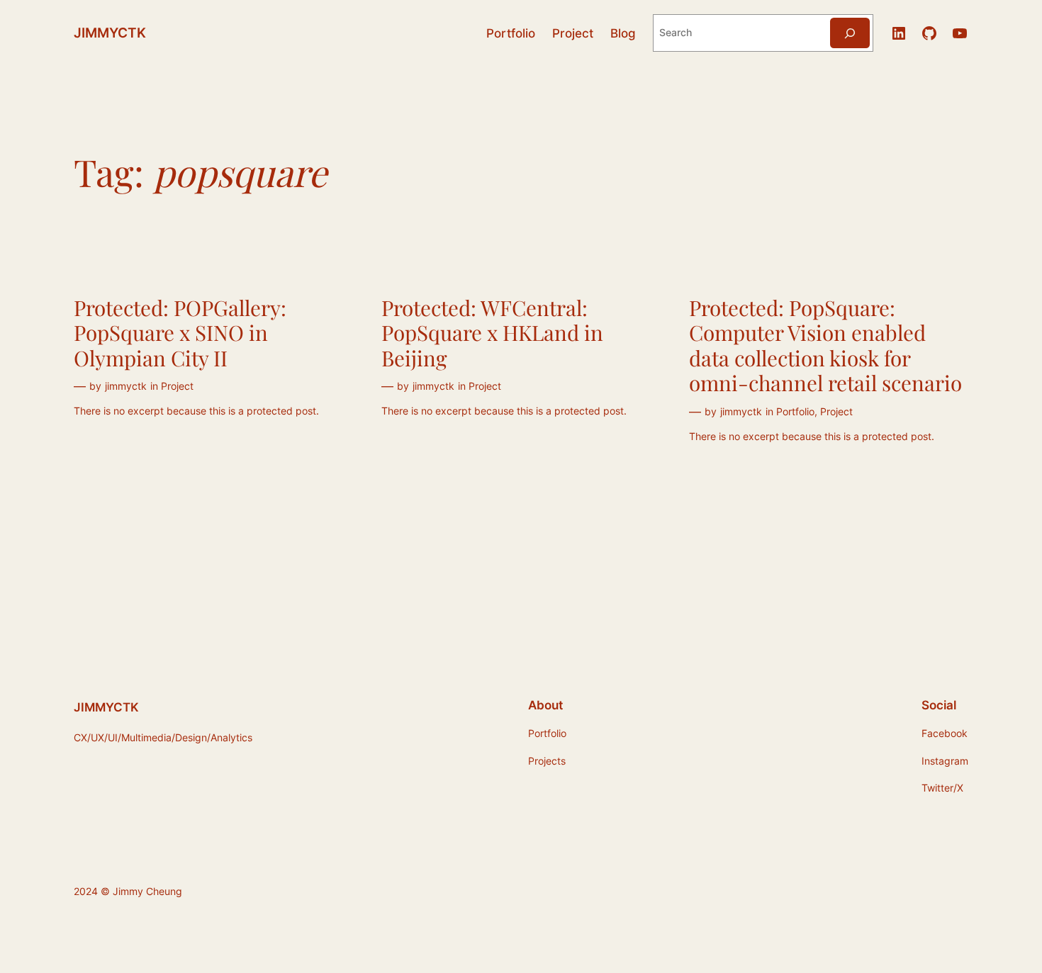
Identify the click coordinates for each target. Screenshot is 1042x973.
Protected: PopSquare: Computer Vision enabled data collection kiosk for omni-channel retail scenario (825, 345)
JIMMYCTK (110, 32)
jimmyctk (126, 386)
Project (177, 386)
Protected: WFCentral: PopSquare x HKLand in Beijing (492, 333)
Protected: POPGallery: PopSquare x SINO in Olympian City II (180, 333)
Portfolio (795, 411)
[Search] (850, 33)
